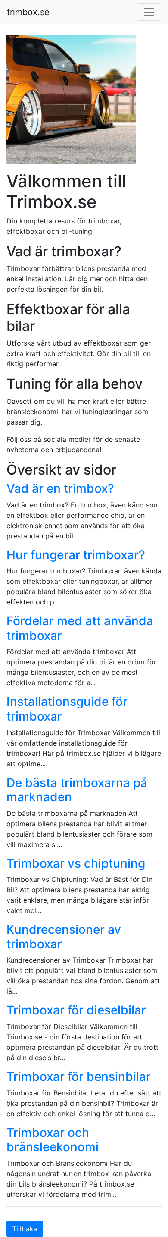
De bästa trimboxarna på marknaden (76, 790)
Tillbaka (24, 1228)
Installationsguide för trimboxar (67, 709)
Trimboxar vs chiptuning (75, 863)
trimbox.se (28, 12)
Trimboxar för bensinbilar (78, 1076)
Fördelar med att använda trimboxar (79, 628)
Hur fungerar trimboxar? (75, 555)
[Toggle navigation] (149, 12)
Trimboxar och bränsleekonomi (52, 1140)
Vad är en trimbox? (60, 488)
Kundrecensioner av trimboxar (63, 936)
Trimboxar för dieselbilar (76, 1010)
